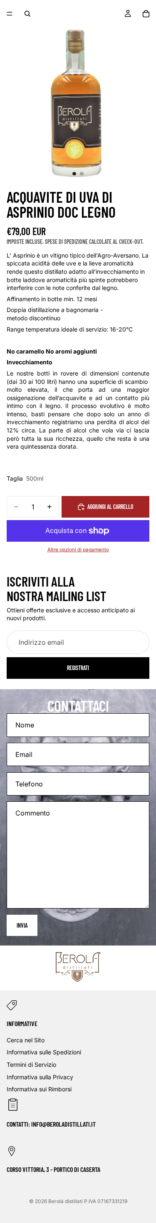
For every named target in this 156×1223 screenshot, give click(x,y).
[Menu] (9, 13)
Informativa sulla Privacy (40, 1076)
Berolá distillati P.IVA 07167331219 (87, 1201)
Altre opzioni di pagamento (78, 550)
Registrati (78, 667)
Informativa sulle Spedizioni (44, 1052)
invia (22, 925)
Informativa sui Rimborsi (39, 1089)
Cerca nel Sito (26, 1039)
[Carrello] (146, 14)
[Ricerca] (27, 14)
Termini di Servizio (31, 1064)
